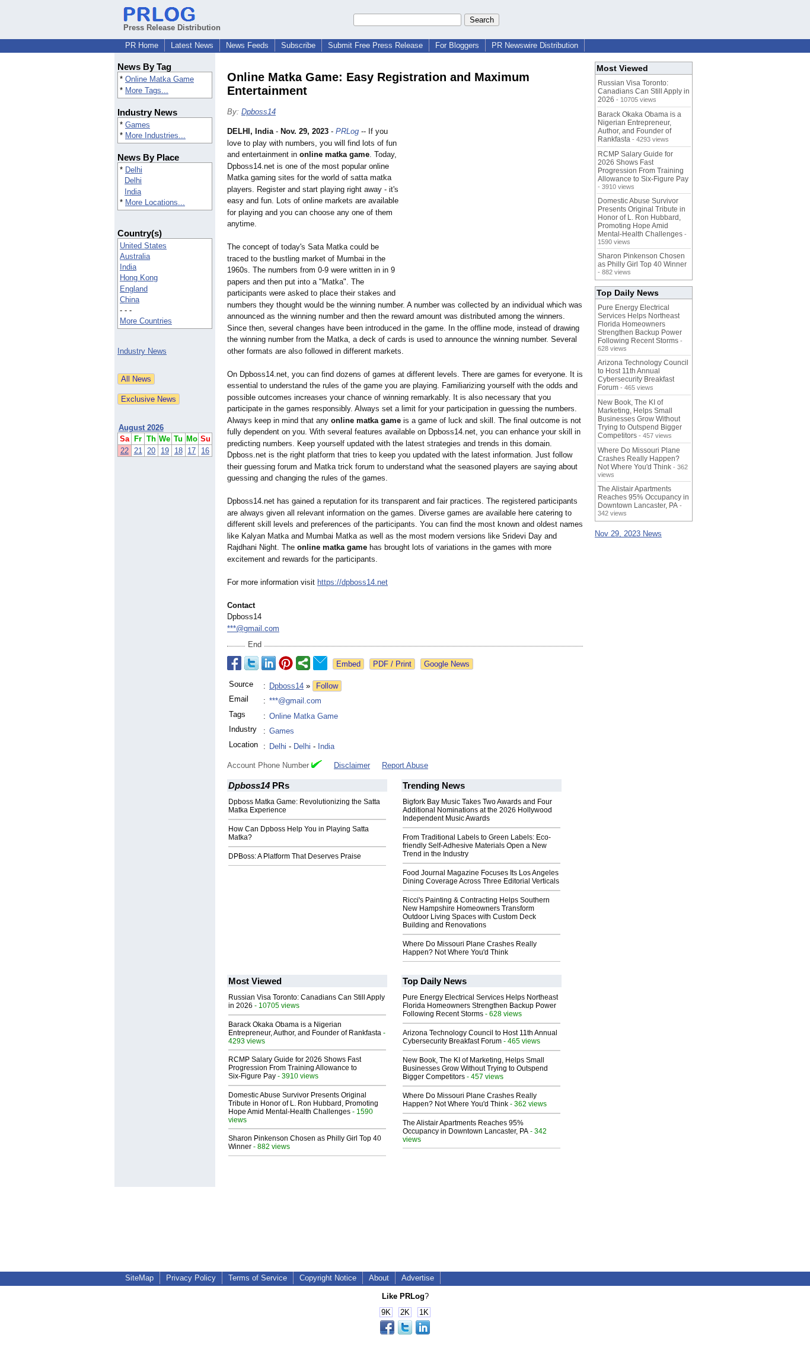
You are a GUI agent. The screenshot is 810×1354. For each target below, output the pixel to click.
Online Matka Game (159, 79)
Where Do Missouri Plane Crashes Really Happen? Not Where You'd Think (470, 948)
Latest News (192, 45)
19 (165, 450)
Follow (327, 685)
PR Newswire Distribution (535, 45)
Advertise (417, 1277)
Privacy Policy (191, 1277)
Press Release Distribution (172, 27)
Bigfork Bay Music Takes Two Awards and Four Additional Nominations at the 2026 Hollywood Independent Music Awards (477, 810)
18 (178, 450)
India (133, 191)
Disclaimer (352, 765)
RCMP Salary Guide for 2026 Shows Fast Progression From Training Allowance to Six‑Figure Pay (294, 1067)
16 (205, 450)
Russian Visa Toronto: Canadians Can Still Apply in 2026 (644, 91)
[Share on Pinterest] (286, 663)
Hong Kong (139, 277)
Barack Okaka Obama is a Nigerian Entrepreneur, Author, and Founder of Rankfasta (304, 1028)
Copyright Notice (327, 1277)
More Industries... (155, 135)
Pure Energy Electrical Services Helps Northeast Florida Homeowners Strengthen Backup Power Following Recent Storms (480, 1005)
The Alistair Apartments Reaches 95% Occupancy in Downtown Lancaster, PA (465, 1127)
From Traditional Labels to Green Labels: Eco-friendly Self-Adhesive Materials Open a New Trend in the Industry (477, 845)
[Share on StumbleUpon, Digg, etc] (303, 663)
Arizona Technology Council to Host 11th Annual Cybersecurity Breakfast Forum (480, 1037)
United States (143, 245)
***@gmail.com (253, 628)
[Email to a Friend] (320, 663)
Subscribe (298, 45)
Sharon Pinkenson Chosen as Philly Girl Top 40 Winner (642, 260)
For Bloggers (457, 45)
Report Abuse (405, 765)
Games (137, 124)
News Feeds (247, 45)
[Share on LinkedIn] (269, 663)
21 (138, 450)
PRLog (347, 131)
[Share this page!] (405, 1331)
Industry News (142, 351)
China (129, 299)
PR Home (141, 45)
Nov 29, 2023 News (628, 533)
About (379, 1277)
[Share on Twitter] (251, 663)
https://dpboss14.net (352, 582)
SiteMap (139, 1277)
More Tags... (146, 90)
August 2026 (141, 427)
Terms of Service (257, 1277)
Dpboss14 (258, 111)
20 (151, 450)
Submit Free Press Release (375, 45)
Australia (135, 256)
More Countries (146, 320)
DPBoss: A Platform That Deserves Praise (294, 856)
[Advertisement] (494, 213)
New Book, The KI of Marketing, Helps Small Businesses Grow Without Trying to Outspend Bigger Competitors (475, 1068)
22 (124, 450)
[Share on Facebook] (234, 663)
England (134, 288)
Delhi (133, 169)
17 (191, 450)
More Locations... (155, 202)
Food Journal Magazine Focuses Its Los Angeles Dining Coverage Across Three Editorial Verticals (481, 877)
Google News (447, 664)
